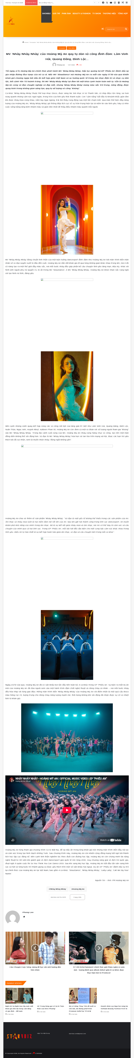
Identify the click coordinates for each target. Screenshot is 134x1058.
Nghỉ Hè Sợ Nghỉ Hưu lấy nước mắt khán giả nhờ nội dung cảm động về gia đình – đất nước (19, 1008)
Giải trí (56, 13)
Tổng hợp (123, 13)
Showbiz (33, 42)
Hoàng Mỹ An (78, 889)
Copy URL (77, 897)
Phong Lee (61, 65)
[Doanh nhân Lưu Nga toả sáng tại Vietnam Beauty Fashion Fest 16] (115, 996)
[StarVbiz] (10, 21)
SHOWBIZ (46, 13)
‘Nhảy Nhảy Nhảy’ (58, 889)
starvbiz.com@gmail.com (77, 1033)
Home (26, 42)
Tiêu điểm (71, 48)
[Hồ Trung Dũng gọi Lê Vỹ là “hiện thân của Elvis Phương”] (51, 996)
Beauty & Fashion (82, 13)
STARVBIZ (38, 1053)
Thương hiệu (109, 13)
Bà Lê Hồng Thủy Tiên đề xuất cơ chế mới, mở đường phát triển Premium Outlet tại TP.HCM (69, 3)
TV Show (96, 13)
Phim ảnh (66, 13)
